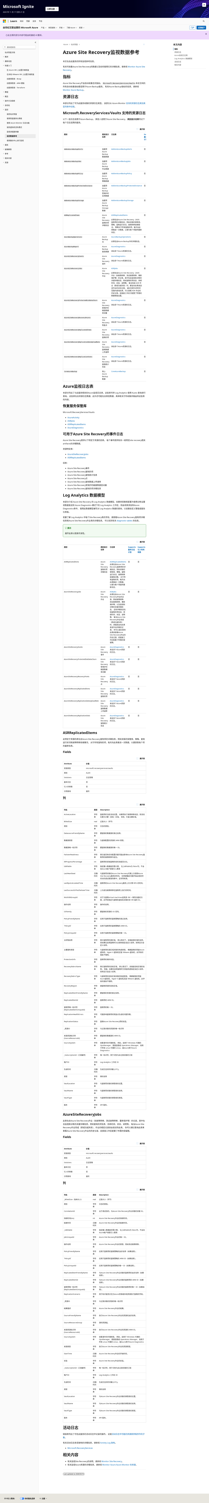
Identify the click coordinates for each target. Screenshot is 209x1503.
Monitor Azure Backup (73, 90)
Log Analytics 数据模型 (183, 58)
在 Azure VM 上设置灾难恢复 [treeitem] (18, 70)
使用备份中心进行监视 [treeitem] (15, 140)
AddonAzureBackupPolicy (121, 173)
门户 (192, 27)
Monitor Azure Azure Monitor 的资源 (119, 1464)
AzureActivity (73, 417)
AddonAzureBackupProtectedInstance (126, 185)
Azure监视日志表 (181, 55)
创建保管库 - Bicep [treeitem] (14, 79)
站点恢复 (74, 44)
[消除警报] (204, 5)
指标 (176, 49)
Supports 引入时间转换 (141, 549)
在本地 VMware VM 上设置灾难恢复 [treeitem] (20, 74)
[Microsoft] (4, 21)
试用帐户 (201, 27)
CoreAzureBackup (118, 371)
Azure (65, 44)
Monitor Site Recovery (111, 1461)
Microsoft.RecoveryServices (80, 1448)
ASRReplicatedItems (119, 215)
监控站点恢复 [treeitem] (12, 114)
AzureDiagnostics (118, 246)
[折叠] (35, 42)
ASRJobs (114, 268)
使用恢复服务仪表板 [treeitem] (14, 118)
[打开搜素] (203, 21)
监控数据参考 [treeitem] (12, 136)
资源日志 (177, 52)
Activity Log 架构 (107, 1442)
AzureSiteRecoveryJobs (77, 454)
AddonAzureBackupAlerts (121, 149)
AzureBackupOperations (121, 237)
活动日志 (177, 61)
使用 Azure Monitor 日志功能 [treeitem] (18, 123)
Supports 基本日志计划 (132, 549)
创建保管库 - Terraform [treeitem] (16, 87)
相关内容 (177, 65)
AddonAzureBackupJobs (121, 161)
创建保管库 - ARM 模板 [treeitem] (15, 83)
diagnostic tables (124, 520)
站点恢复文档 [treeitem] (10, 52)
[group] (104, 256)
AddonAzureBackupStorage (122, 200)
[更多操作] (144, 44)
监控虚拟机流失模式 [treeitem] (14, 127)
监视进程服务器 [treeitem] (13, 132)
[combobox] (19, 47)
